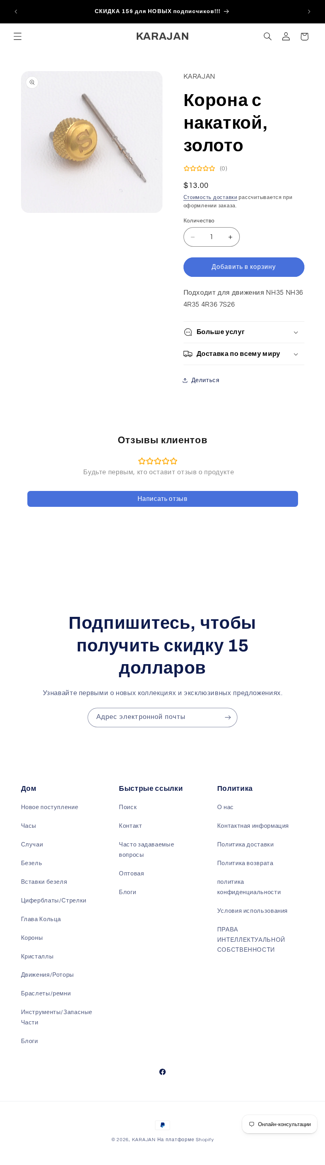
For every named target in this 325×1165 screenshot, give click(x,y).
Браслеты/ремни (46, 994)
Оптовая (131, 874)
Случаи (32, 845)
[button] (17, 36)
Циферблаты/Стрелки (53, 901)
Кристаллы (37, 957)
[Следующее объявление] (309, 11)
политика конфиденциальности (249, 887)
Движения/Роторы (47, 975)
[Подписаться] (228, 717)
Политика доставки (245, 845)
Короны (32, 938)
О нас (225, 807)
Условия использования (252, 911)
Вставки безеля (44, 882)
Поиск (128, 807)
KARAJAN (144, 1140)
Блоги (29, 1041)
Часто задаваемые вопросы (146, 850)
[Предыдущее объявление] (16, 11)
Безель (31, 863)
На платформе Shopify (185, 1140)
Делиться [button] (205, 380)
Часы (29, 826)
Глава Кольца (41, 919)
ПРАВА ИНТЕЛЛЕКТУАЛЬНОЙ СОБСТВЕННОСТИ (251, 940)
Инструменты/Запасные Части (57, 1017)
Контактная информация (253, 826)
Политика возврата (245, 863)
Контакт (130, 826)
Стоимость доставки (210, 197)
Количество (199, 221)
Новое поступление (49, 807)
